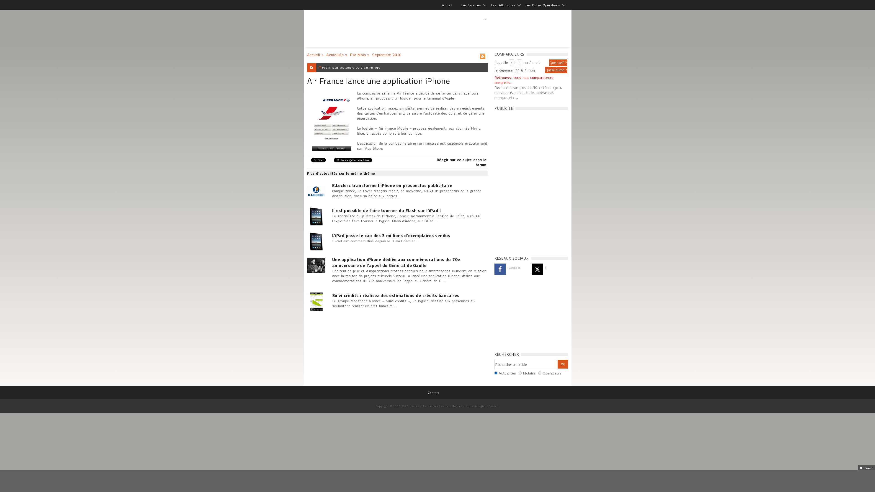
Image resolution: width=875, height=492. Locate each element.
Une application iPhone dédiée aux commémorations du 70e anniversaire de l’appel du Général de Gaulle (396, 262)
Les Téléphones (503, 5)
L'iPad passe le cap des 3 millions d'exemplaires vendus (391, 235)
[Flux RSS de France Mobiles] (482, 55)
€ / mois (528, 70)
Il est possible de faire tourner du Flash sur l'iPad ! (386, 210)
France (334, 27)
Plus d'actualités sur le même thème (341, 173)
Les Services (471, 5)
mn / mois (531, 62)
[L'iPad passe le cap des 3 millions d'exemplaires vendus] (319, 242)
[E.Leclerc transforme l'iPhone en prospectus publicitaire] (319, 192)
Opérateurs (552, 373)
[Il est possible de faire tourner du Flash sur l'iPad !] (319, 217)
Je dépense (504, 70)
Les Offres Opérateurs (543, 5)
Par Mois (358, 55)
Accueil (447, 5)
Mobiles (529, 373)
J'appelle (501, 62)
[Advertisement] (485, 28)
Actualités (335, 55)
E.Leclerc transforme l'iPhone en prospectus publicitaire (392, 185)
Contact (433, 392)
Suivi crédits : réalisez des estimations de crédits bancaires (395, 295)
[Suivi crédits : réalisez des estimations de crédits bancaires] (319, 302)
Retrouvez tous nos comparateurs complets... (523, 80)
